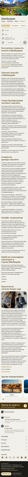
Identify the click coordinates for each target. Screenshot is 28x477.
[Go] (25, 42)
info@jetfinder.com (6, 366)
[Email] (25, 457)
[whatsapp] (19, 2)
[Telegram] (6, 457)
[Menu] (26, 2)
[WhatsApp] (2, 457)
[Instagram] (21, 457)
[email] (15, 2)
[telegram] (22, 2)
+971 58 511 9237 (5, 371)
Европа (16, 21)
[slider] (14, 399)
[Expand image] (25, 293)
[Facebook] (14, 457)
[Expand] (25, 38)
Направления (10, 21)
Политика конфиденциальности (9, 470)
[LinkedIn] (18, 457)
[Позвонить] (12, 2)
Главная (3, 21)
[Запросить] (25, 405)
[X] (10, 457)
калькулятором (5, 64)
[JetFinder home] (2, 2)
